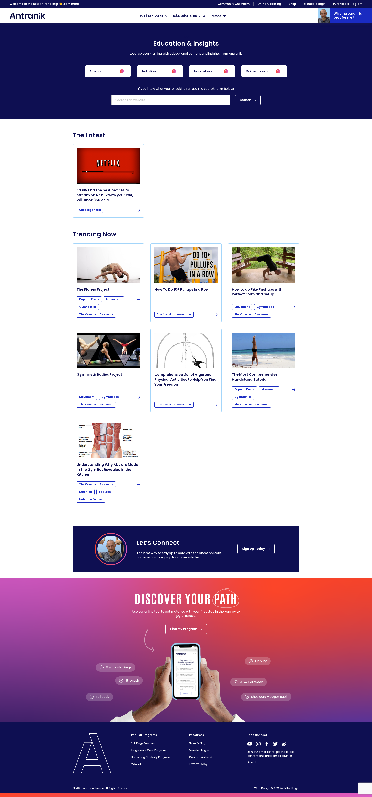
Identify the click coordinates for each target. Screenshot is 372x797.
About (216, 15)
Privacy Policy (198, 764)
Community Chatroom (234, 4)
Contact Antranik (200, 757)
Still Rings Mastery (143, 743)
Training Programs (152, 15)
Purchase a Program (347, 4)
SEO (276, 788)
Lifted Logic (291, 788)
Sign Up (252, 762)
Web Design (262, 788)
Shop (292, 4)
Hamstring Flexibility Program (150, 757)
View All (136, 764)
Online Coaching (269, 4)
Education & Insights (189, 15)
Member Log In (199, 750)
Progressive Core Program (148, 750)
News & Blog (197, 743)
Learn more (71, 4)
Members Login (314, 4)
